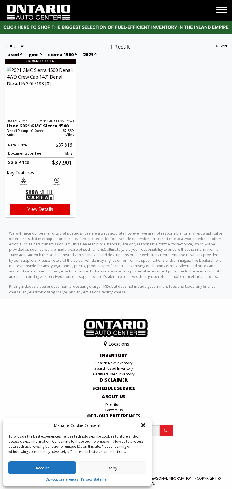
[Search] (166, 430)
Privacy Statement (95, 479)
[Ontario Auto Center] (39, 11)
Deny (112, 468)
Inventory (113, 355)
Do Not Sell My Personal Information (157, 478)
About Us (114, 396)
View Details (40, 209)
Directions (114, 404)
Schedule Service (114, 388)
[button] (143, 425)
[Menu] (221, 11)
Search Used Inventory (113, 368)
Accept (42, 468)
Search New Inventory (113, 362)
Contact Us (114, 409)
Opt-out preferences (61, 479)
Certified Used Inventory (113, 374)
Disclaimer (114, 380)
